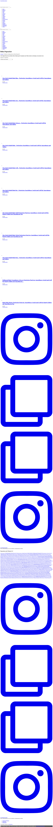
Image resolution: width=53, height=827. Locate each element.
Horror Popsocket (6, 563)
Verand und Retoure (5, 820)
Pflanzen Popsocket (42, 569)
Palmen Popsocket (21, 569)
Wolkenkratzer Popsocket (8, 577)
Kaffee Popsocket (8, 564)
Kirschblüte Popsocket (44, 564)
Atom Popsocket (44, 553)
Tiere (3, 12)
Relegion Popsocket (20, 571)
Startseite (1, 54)
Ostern (3, 26)
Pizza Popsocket (13, 570)
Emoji (3, 22)
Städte (3, 15)
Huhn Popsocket (11, 563)
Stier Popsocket (14, 573)
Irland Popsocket (44, 563)
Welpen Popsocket (12, 576)
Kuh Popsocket (25, 565)
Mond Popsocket (46, 567)
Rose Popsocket (46, 571)
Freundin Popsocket (22, 559)
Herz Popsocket (25, 562)
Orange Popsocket (9, 569)
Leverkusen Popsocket (16, 566)
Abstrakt (3, 16)
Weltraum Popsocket (26, 576)
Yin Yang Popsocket (25, 577)
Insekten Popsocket (38, 563)
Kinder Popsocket (37, 564)
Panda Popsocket (26, 569)
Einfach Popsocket (42, 556)
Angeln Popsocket (25, 553)
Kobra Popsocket (8, 565)
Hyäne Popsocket (28, 563)
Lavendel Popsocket (4, 566)
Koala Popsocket (3, 565)
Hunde (3, 14)
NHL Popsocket (39, 568)
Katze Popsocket (26, 564)
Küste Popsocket (35, 565)
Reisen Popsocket (14, 571)
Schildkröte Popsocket (19, 572)
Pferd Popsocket (36, 569)
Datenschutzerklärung (41, 826)
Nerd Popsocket (27, 568)
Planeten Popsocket (19, 570)
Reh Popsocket (3, 571)
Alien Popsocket (14, 553)
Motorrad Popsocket (7, 568)
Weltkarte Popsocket (18, 576)
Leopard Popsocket (10, 566)
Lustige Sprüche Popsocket (39, 566)
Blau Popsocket (37, 554)
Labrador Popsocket (41, 565)
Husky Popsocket (23, 563)
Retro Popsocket (25, 571)
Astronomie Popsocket (38, 553)
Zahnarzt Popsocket (37, 577)
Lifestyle (3, 45)
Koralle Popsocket (19, 565)
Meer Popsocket (25, 567)
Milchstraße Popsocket (40, 567)
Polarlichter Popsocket (26, 570)
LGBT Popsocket (21, 566)
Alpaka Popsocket (19, 553)
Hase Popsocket (8, 562)
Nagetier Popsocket (18, 568)
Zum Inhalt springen (3, 0)
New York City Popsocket (33, 568)
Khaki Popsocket (31, 564)
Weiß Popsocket (6, 576)
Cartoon (3, 21)
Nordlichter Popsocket (45, 568)
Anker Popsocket (31, 553)
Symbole (3, 13)
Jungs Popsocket (3, 564)
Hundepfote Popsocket (17, 563)
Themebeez (11, 824)
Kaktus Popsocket (14, 564)
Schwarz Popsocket (44, 572)
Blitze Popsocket (42, 554)
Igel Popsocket (33, 563)
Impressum (4, 821)
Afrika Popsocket (8, 553)
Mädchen (4, 32)
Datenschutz (4, 822)
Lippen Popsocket (32, 566)
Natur (3, 11)
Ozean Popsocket (15, 569)
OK (36, 826)
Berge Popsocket (10, 554)
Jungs (3, 9)
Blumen (3, 20)
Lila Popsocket (27, 566)
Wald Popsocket (14, 575)
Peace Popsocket (31, 569)
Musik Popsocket (12, 568)
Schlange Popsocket (31, 572)
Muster (3, 10)
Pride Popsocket (37, 570)
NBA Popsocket (23, 568)
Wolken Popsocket (14, 577)
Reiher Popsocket (8, 571)
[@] (26, 341)
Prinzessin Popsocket (43, 570)
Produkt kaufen (5, 82)
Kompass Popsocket (14, 565)
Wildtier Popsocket (40, 576)
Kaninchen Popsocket (20, 564)
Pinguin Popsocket (48, 569)
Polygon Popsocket (32, 570)
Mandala (3, 46)
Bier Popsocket (31, 554)
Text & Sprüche (5, 19)
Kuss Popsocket (31, 565)
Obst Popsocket (3, 569)
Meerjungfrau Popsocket (18, 567)
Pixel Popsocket (8, 570)
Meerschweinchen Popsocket (33, 567)
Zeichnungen (4, 24)
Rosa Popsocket (31, 571)
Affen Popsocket (2, 553)
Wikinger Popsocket (33, 576)
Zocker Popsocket (48, 577)
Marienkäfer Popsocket (4, 567)
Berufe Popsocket (21, 554)
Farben (3, 17)
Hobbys (3, 18)
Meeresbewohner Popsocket (11, 567)
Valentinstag (4, 25)
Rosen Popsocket (41, 571)
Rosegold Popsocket (36, 571)
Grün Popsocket (13, 561)
